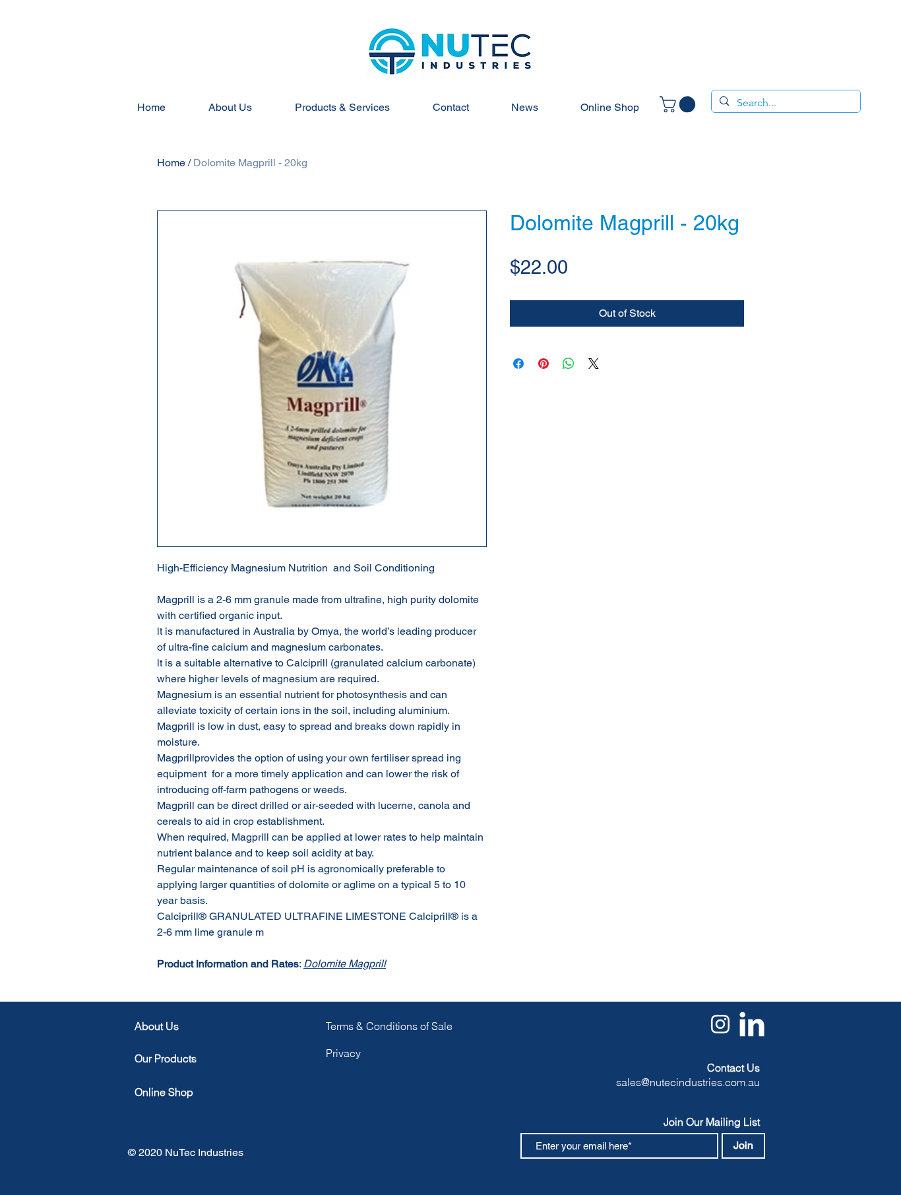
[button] (679, 104)
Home (171, 162)
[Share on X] (594, 363)
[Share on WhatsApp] (568, 363)
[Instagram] (720, 1024)
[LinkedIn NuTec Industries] (751, 1024)
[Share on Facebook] (518, 363)
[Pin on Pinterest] (543, 363)
